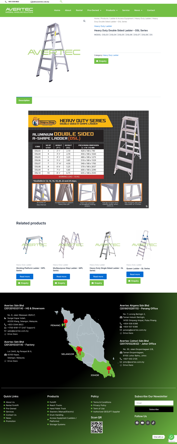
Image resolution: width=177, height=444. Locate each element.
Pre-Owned (93, 10)
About (68, 10)
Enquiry (102, 61)
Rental (79, 10)
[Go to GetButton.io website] (171, 441)
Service (126, 10)
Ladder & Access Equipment (121, 18)
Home (57, 10)
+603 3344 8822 (13, 2)
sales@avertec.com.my (41, 2)
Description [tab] (24, 100)
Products (110, 10)
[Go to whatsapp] (171, 437)
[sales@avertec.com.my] (32, 2)
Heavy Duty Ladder (143, 18)
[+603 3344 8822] (6, 2)
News (137, 10)
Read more (25, 276)
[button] (84, 21)
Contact (151, 10)
